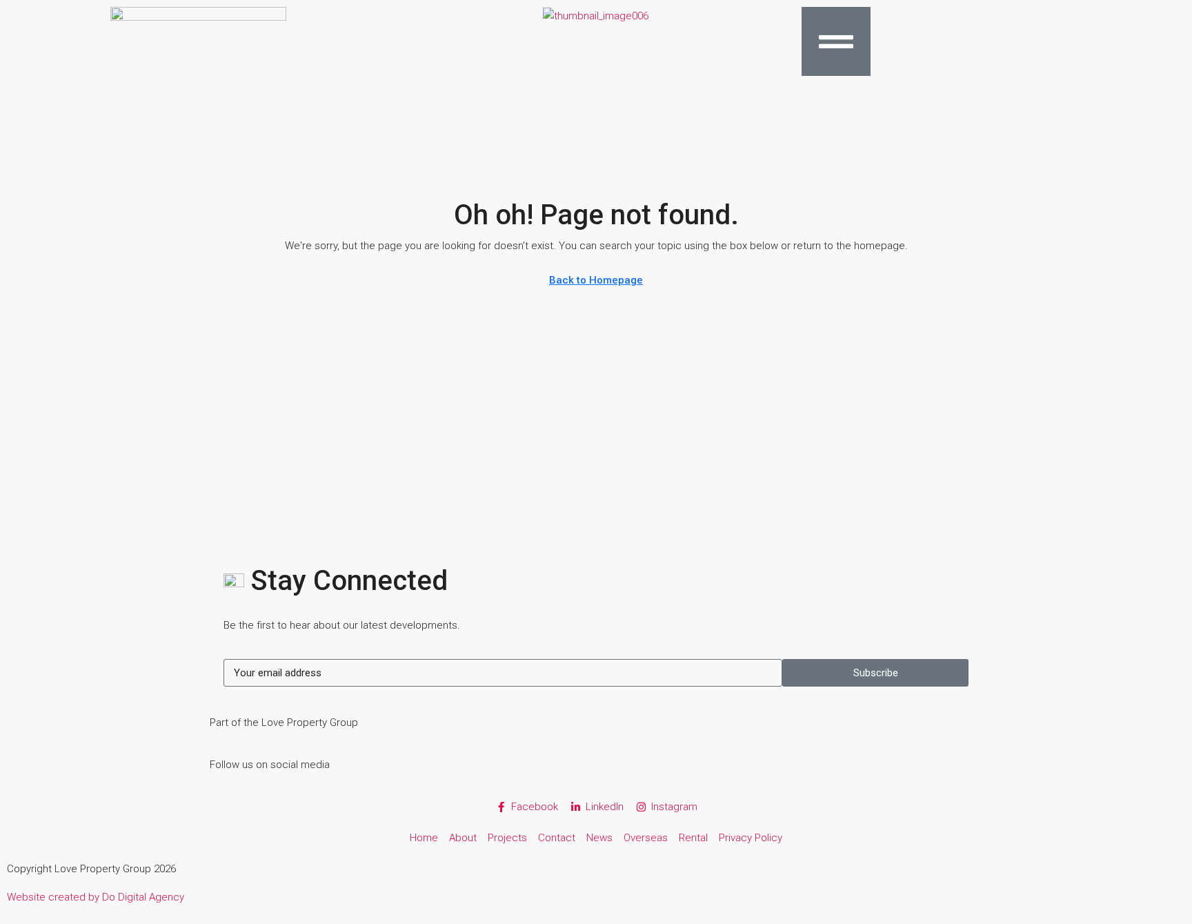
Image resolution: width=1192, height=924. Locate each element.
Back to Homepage (596, 280)
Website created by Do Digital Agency (95, 897)
